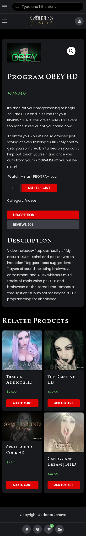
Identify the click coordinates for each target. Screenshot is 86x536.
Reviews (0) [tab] (23, 224)
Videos (31, 200)
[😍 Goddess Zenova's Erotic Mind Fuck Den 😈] (41, 21)
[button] (71, 51)
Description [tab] (23, 214)
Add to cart (39, 188)
